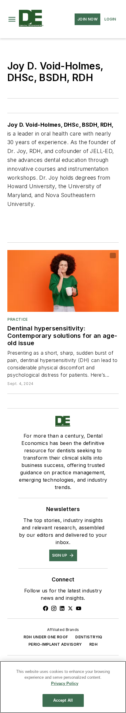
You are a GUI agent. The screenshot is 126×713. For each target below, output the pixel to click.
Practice (17, 319)
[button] (12, 19)
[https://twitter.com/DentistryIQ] (70, 608)
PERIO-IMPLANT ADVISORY (55, 644)
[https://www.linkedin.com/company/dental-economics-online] (62, 608)
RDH (93, 644)
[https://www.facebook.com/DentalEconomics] (46, 608)
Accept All (63, 700)
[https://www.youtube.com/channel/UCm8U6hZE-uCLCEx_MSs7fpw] (79, 608)
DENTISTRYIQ (88, 637)
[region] (63, 687)
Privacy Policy (64, 683)
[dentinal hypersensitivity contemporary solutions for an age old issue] (63, 281)
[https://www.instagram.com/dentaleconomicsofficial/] (54, 608)
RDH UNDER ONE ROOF (46, 637)
